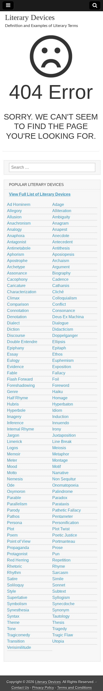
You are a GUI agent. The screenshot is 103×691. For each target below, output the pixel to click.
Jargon (13, 435)
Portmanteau (63, 541)
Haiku (57, 392)
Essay (12, 354)
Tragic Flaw (62, 635)
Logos (12, 448)
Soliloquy (15, 585)
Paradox (59, 498)
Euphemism (63, 360)
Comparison (18, 304)
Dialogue (60, 323)
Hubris (13, 404)
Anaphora (15, 236)
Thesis (58, 622)
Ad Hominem (18, 204)
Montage (60, 460)
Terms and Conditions (74, 688)
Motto (12, 473)
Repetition (61, 560)
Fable (12, 373)
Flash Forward (20, 379)
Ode (10, 485)
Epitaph (59, 348)
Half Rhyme (17, 398)
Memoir (13, 454)
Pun (56, 554)
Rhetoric (14, 566)
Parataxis (60, 504)
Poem (12, 535)
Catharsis (60, 285)
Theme (13, 622)
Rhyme (58, 566)
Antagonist (16, 242)
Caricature (16, 285)
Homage (60, 398)
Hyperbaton (62, 404)
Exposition (61, 367)
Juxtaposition (64, 435)
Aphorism (15, 254)
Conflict (59, 304)
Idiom (57, 410)
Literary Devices (30, 17)
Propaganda (18, 548)
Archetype (16, 267)
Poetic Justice (64, 535)
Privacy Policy (43, 688)
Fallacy (58, 373)
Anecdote (60, 236)
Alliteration (61, 211)
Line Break (62, 441)
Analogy (14, 229)
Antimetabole (18, 248)
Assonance (17, 273)
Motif (56, 466)
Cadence (60, 279)
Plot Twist (61, 529)
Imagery (14, 417)
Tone (11, 629)
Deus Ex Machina (68, 317)
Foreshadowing (21, 385)
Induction (60, 417)
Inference (15, 423)
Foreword (60, 385)
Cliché (58, 292)
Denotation (16, 317)
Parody (13, 510)
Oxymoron (16, 491)
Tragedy (59, 629)
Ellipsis (58, 342)
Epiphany (15, 348)
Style (11, 591)
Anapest (59, 229)
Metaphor (60, 454)
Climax (13, 298)
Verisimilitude (19, 647)
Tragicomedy (18, 635)
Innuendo (60, 423)
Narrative (60, 473)
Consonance (63, 310)
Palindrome (62, 491)
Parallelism (17, 504)
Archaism (60, 261)
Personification (65, 523)
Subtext (59, 591)
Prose (57, 548)
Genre (12, 392)
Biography (61, 273)
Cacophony (17, 279)
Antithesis (61, 248)
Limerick (14, 441)
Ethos (57, 354)
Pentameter (62, 516)
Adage (58, 204)
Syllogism (61, 597)
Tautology (61, 616)
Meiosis (59, 448)
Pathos (13, 516)
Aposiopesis (63, 254)
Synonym (60, 610)
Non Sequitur (64, 479)
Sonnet (58, 585)
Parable (14, 498)
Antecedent (62, 242)
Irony (56, 429)
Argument (61, 267)
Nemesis (15, 479)
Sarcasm (60, 572)
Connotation (18, 310)
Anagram (60, 223)
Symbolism (17, 604)
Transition (15, 641)
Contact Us (20, 688)
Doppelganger (65, 335)
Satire (12, 579)
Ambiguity (61, 217)
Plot (10, 529)
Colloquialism (64, 298)
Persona (14, 523)
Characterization (21, 292)
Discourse (16, 335)
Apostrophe (17, 261)
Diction (13, 329)
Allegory (14, 211)
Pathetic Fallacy (66, 510)
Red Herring (18, 560)
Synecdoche (63, 604)
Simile (58, 579)
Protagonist (17, 554)
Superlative (17, 597)
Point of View (18, 541)
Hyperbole (16, 410)
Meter (12, 460)
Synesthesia (18, 610)
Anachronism (18, 223)
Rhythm (14, 572)
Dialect (13, 323)
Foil (55, 379)
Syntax (13, 616)
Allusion (14, 217)
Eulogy (13, 360)
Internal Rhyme (20, 429)
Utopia (58, 641)
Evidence (15, 367)
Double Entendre (22, 342)
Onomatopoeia (65, 485)
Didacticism (62, 329)
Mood (12, 466)
